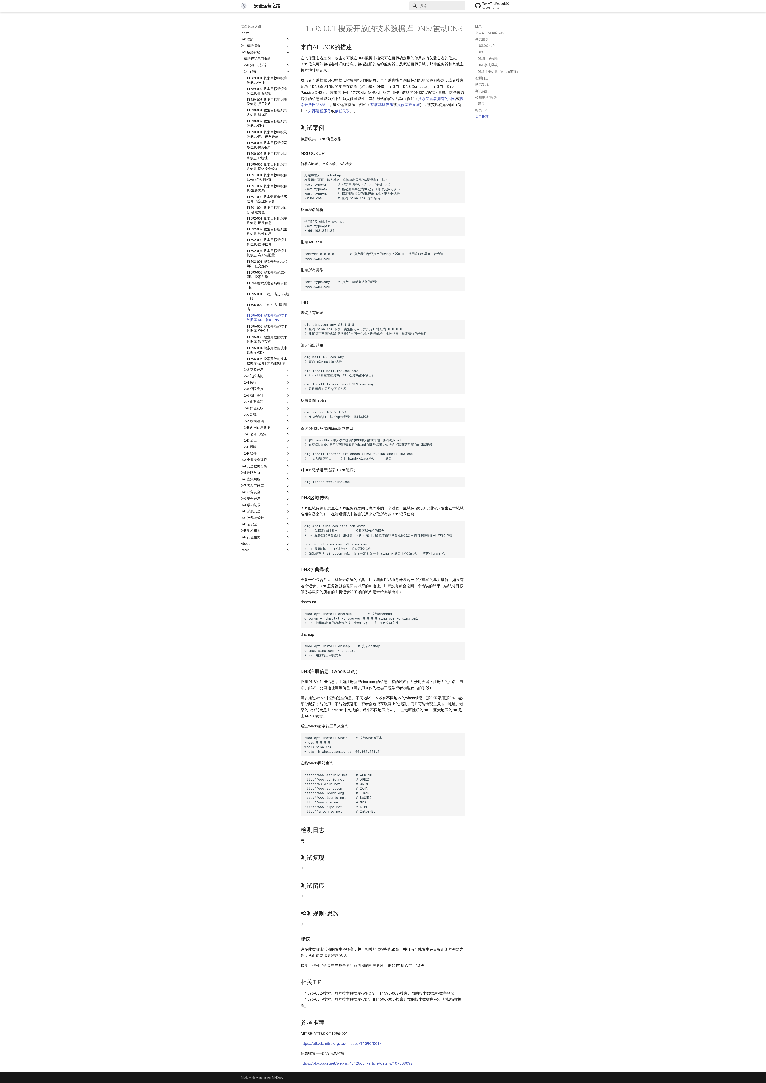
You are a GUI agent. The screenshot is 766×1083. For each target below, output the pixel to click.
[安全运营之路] (244, 6)
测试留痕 (482, 91)
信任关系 (342, 111)
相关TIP (481, 110)
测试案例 (482, 39)
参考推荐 (482, 117)
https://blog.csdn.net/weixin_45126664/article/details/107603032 (357, 1063)
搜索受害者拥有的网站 (437, 98)
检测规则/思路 (486, 97)
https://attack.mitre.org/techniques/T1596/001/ (341, 1043)
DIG (480, 52)
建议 (481, 104)
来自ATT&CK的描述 (489, 33)
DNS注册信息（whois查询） (499, 72)
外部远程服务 (319, 111)
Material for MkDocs (269, 1077)
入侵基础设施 (408, 104)
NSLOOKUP (486, 46)
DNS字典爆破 (488, 65)
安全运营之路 (251, 26)
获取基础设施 (381, 104)
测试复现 (482, 84)
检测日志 (482, 78)
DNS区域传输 (488, 59)
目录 (478, 26)
